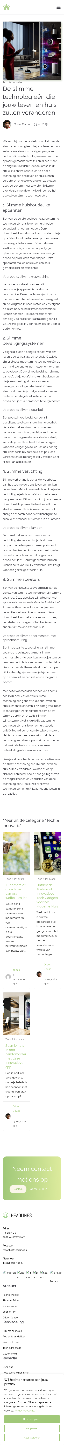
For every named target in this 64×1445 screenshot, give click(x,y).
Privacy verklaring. (25, 1410)
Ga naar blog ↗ (38, 1189)
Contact (18, 1189)
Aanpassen (32, 1428)
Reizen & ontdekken (14, 1336)
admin (16, 969)
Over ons (8, 1367)
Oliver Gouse (22, 124)
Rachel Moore (11, 1294)
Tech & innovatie (12, 82)
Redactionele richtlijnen (16, 1372)
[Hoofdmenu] (58, 7)
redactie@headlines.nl (15, 1250)
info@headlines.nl (13, 1262)
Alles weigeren (32, 1437)
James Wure (10, 1306)
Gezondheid (10, 1353)
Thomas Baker (11, 1300)
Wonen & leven (11, 1342)
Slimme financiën (12, 1331)
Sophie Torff (9, 1311)
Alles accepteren (32, 1419)
